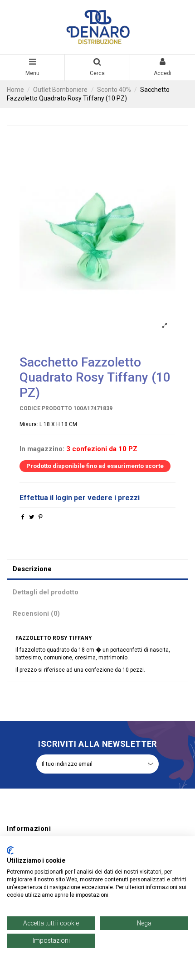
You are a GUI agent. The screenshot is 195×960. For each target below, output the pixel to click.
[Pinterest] (41, 517)
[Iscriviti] (150, 764)
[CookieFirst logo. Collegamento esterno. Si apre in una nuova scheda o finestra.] (10, 850)
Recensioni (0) (36, 613)
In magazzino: (42, 449)
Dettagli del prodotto (45, 592)
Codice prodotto (46, 408)
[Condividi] (22, 517)
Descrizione (32, 569)
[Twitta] (31, 517)
